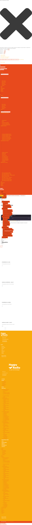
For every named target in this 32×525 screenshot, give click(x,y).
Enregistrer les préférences (15, 59)
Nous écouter (4, 76)
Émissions (3, 77)
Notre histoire (4, 78)
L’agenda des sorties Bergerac (6, 137)
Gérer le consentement (3, 524)
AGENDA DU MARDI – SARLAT (7, 322)
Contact (2, 243)
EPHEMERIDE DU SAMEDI (6, 302)
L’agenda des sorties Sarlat (6, 139)
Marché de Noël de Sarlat (5, 167)
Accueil (2, 191)
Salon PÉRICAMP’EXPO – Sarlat (7, 165)
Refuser (4, 59)
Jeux (2, 239)
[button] (16, 24)
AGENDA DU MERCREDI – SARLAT (8, 282)
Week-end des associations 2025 (7, 170)
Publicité (3, 85)
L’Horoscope (4, 144)
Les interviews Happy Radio (6, 119)
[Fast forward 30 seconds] (14, 218)
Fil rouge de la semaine (5, 122)
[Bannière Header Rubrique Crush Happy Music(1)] (5, 328)
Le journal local (4, 120)
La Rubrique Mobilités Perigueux (7, 128)
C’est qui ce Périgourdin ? (6, 123)
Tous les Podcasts (4, 237)
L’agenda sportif (4, 145)
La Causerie (4, 151)
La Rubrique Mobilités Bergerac (6, 127)
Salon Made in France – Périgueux (7, 168)
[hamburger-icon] (15, 191)
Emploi (2, 241)
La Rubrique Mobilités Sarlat (6, 129)
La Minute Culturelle (5, 142)
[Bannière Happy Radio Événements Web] (0, 194)
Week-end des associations (7, 234)
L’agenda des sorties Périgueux (6, 138)
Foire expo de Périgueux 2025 (6, 169)
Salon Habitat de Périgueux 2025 (7, 171)
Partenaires (2, 240)
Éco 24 (3, 121)
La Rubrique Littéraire (5, 150)
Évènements (2, 242)
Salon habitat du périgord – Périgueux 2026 (8, 166)
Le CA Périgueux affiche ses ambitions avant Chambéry (11, 195)
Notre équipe (4, 75)
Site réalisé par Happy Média (10, 521)
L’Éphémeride (4, 143)
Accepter (1, 59)
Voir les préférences (8, 59)
